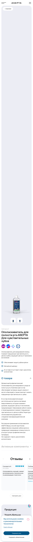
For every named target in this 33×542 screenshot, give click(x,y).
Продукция (10, 509)
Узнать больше (12, 514)
